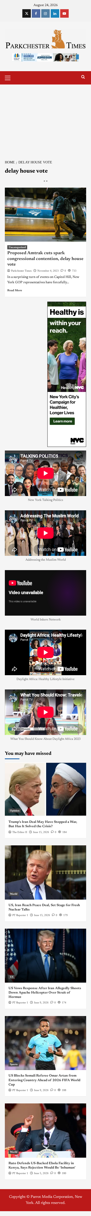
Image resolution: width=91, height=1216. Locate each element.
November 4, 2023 (48, 270)
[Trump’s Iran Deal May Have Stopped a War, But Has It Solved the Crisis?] (45, 789)
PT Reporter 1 (20, 915)
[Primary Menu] (10, 77)
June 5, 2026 (41, 1173)
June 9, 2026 (41, 1002)
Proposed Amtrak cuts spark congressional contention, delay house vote (45, 259)
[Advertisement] (45, 119)
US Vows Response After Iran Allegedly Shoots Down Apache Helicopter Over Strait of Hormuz (44, 993)
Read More (14, 290)
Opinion (14, 810)
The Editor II (19, 832)
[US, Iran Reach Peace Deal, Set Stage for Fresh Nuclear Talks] (45, 872)
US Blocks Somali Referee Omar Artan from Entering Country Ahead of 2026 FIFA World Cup (44, 1080)
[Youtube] (64, 13)
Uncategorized (17, 247)
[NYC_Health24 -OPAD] (66, 374)
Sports (13, 1064)
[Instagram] (45, 13)
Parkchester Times (21, 270)
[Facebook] (36, 13)
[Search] (83, 77)
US (11, 976)
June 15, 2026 (41, 832)
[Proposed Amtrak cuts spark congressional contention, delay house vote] (45, 215)
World (13, 893)
